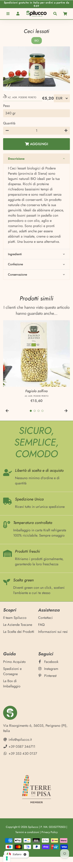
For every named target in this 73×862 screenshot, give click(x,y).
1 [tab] (31, 411)
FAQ (41, 624)
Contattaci (45, 617)
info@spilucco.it (20, 739)
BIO (36, 40)
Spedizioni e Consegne (12, 671)
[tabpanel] (36, 361)
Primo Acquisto (14, 661)
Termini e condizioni (27, 832)
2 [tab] (35, 411)
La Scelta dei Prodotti (18, 631)
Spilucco (33, 827)
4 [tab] (42, 411)
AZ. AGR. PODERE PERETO (21, 97)
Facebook (50, 661)
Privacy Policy (49, 832)
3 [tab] (39, 411)
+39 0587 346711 (21, 746)
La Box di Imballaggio (11, 683)
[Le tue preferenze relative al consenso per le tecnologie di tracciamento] (7, 858)
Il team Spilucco (14, 617)
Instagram (50, 668)
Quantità (9, 123)
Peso (6, 105)
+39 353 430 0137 (22, 753)
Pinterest (49, 675)
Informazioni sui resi (53, 631)
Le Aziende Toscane (17, 624)
